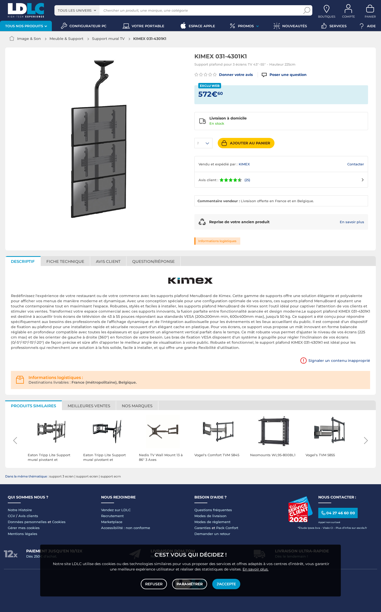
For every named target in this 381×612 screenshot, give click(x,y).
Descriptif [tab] (23, 261)
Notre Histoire (20, 510)
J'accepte (226, 584)
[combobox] (77, 10)
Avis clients (28, 516)
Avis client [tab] (108, 261)
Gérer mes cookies (24, 528)
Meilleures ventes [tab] (89, 405)
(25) (247, 180)
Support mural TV (108, 38)
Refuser (154, 584)
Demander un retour (212, 534)
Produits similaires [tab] (33, 405)
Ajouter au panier (250, 143)
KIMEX (244, 164)
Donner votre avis (235, 74)
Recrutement (112, 516)
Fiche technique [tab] (65, 261)
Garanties (202, 528)
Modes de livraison (210, 516)
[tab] (153, 261)
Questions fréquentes (213, 510)
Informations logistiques (217, 241)
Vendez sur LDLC (116, 510)
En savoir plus (352, 222)
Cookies (59, 522)
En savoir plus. (256, 569)
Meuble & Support (66, 38)
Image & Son (29, 38)
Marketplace (111, 522)
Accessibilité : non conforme (125, 528)
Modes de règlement (212, 522)
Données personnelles (27, 522)
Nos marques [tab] (137, 405)
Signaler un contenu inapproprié (339, 360)
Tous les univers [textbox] (74, 10)
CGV (11, 516)
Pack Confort (227, 528)
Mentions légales (22, 534)
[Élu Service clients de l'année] (300, 520)
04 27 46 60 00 (340, 513)
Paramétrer (190, 584)
